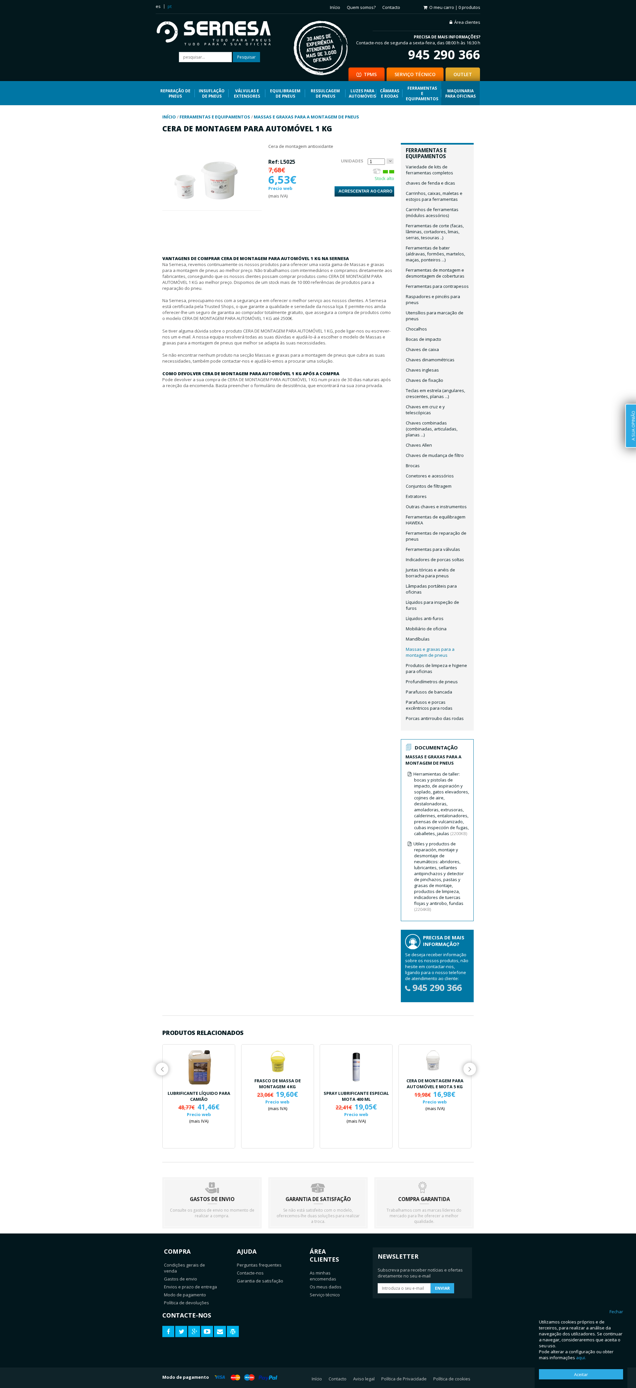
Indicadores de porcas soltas (435, 559)
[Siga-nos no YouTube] (207, 1331)
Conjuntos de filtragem (428, 486)
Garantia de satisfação (260, 1281)
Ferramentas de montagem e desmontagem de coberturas (435, 273)
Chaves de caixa (422, 349)
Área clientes (467, 22)
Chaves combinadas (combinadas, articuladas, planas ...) (431, 429)
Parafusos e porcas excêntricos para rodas (429, 705)
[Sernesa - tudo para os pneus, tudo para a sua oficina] (218, 34)
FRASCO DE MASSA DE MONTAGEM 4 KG (277, 1084)
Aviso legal (364, 1379)
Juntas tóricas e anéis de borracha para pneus (430, 573)
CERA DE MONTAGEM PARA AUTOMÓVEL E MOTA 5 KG (434, 1084)
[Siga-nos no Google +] (194, 1331)
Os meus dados (326, 1287)
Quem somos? (361, 7)
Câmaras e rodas (389, 93)
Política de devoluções (186, 1303)
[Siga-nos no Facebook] (168, 1331)
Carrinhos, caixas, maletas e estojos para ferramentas (434, 196)
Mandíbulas (418, 639)
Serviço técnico (325, 1295)
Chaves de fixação (424, 380)
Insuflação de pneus (212, 93)
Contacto (391, 7)
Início (335, 7)
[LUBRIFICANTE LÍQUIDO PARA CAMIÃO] (199, 1067)
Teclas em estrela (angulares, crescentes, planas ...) (435, 393)
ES (158, 6)
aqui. (581, 1358)
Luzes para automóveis (362, 93)
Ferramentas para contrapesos (437, 286)
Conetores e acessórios (430, 476)
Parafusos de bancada (429, 692)
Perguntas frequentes (259, 1265)
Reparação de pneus (175, 93)
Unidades (352, 161)
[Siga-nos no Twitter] (181, 1331)
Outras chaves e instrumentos (436, 507)
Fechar (616, 1312)
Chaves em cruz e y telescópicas (425, 410)
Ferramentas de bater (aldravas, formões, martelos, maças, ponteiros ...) (435, 254)
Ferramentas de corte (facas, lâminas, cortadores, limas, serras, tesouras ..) (435, 232)
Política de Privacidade (404, 1379)
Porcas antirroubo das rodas (435, 718)
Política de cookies (451, 1379)
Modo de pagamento (185, 1295)
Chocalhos (416, 329)
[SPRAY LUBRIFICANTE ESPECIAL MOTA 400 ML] (356, 1067)
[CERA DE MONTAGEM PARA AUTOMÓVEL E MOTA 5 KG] (435, 1060)
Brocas (413, 466)
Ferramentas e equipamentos (422, 93)
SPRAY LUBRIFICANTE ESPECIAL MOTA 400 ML (356, 1096)
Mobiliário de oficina (426, 629)
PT (170, 6)
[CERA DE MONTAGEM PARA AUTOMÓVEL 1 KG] (212, 207)
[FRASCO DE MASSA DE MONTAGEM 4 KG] (277, 1060)
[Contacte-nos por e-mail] (220, 1331)
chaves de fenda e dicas (430, 183)
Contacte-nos (250, 1273)
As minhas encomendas (323, 1276)
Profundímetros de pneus (432, 682)
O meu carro (454, 7)
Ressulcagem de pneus (325, 93)
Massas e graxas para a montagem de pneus (430, 652)
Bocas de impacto (423, 339)
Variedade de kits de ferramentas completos (429, 170)
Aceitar (581, 1374)
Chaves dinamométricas (430, 360)
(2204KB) (438, 876)
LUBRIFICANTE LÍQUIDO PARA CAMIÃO (199, 1096)
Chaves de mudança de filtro (435, 455)
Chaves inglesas (422, 370)
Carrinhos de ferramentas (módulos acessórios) (432, 212)
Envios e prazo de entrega (190, 1287)
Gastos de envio (180, 1279)
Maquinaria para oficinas (460, 93)
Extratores (416, 496)
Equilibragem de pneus (285, 93)
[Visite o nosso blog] (233, 1331)
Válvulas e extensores (247, 93)
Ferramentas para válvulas (433, 549)
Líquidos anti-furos (425, 618)
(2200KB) (441, 803)
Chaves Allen (419, 445)
